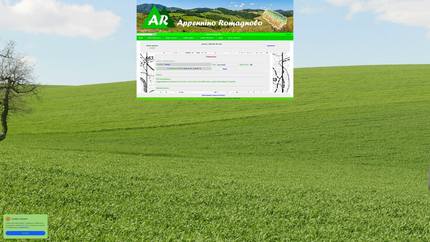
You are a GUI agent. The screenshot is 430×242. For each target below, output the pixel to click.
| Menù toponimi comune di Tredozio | (213, 95)
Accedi (288, 34)
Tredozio (167, 64)
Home (141, 38)
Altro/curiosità (207, 38)
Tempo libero (189, 38)
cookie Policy (23, 227)
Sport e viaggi (172, 38)
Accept (25, 233)
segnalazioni (271, 45)
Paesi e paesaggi (154, 38)
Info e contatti (234, 38)
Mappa (220, 38)
